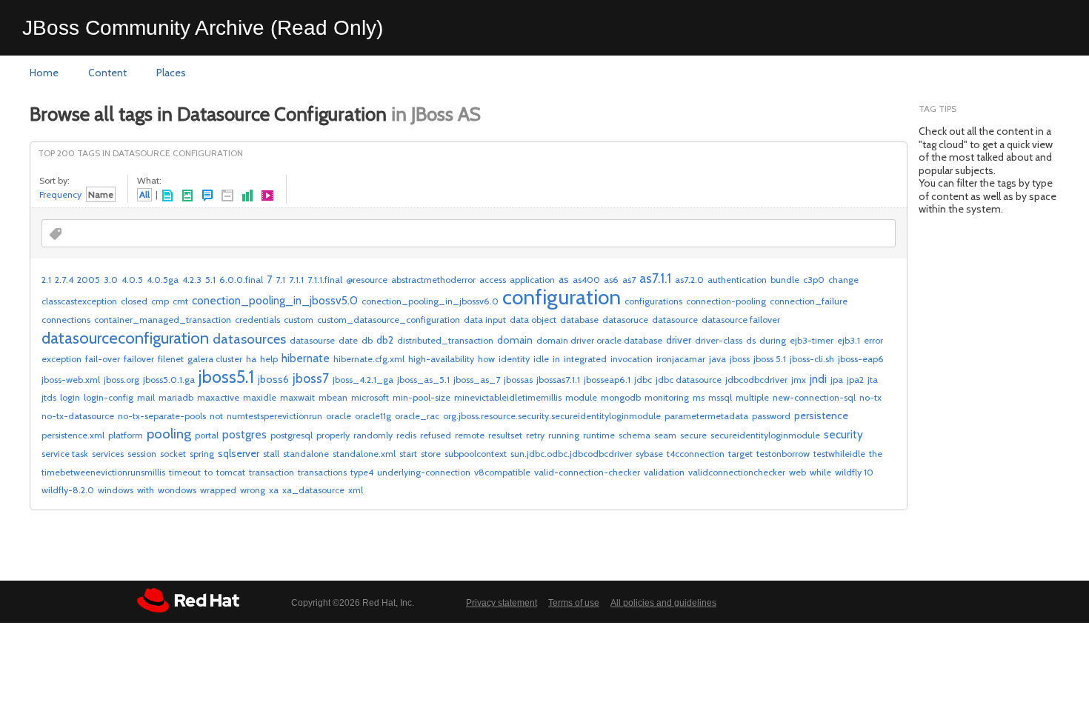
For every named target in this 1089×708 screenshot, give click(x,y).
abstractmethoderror (433, 279)
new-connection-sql (814, 397)
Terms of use (573, 603)
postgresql (291, 435)
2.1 (46, 279)
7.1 (280, 279)
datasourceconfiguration (125, 337)
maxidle (259, 397)
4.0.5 (132, 279)
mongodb (621, 397)
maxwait (297, 397)
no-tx (870, 397)
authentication (737, 279)
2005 (88, 279)
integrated (585, 358)
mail (146, 397)
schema (634, 435)
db (367, 340)
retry (535, 435)
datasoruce (625, 319)
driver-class (718, 340)
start (408, 453)
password (771, 415)
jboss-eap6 (861, 358)
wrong (252, 489)
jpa (836, 379)
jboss (740, 358)
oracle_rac (417, 415)
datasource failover (741, 319)
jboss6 (273, 379)
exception (61, 358)
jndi (818, 379)
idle (541, 358)
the (875, 453)
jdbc (643, 379)
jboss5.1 (226, 376)
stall (271, 453)
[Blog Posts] (188, 196)
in (556, 358)
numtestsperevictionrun (274, 415)
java (717, 358)
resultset (505, 435)
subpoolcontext (475, 453)
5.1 (210, 279)
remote (469, 435)
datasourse (312, 340)
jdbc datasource (689, 379)
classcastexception (79, 301)
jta (872, 379)
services (108, 453)
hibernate (306, 358)
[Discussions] (208, 196)
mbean (333, 397)
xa (274, 489)
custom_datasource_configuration (388, 319)
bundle (784, 279)
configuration (561, 297)
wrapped (218, 489)
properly (333, 435)
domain (515, 340)
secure (693, 435)
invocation (631, 358)
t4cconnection (696, 453)
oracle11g (373, 415)
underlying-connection (423, 472)
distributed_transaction (445, 340)
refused (435, 435)
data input (485, 319)
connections (65, 319)
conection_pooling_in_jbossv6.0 (430, 301)
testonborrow (783, 453)
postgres (244, 434)
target (740, 453)
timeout (185, 472)
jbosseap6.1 (607, 379)
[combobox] (127, 233)
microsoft (370, 397)
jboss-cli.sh (812, 358)
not (216, 415)
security (843, 434)
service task (64, 453)
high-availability (441, 358)
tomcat (230, 472)
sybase (649, 453)
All (144, 194)
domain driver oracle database (599, 340)
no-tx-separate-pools (162, 415)
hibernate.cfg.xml (368, 358)
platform (125, 435)
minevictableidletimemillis (508, 397)
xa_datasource (313, 489)
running (563, 435)
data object (533, 319)
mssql (720, 397)
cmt (180, 301)
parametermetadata (706, 415)
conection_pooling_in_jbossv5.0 (275, 300)
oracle (338, 415)
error (873, 340)
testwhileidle (839, 453)
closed (134, 301)
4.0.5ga (163, 279)
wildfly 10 (854, 472)
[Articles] (168, 196)
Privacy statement (501, 603)
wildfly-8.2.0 (67, 489)
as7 (629, 279)
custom (298, 319)
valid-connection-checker (587, 472)
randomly (373, 435)
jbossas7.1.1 (558, 379)
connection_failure (808, 301)
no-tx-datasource (77, 415)
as (564, 279)
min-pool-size (421, 397)
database (579, 319)
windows (115, 489)
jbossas (518, 379)
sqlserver (238, 453)
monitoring (667, 397)
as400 (586, 279)
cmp (160, 301)
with (145, 489)
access (492, 279)
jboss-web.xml (70, 379)
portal (207, 435)
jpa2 (855, 379)
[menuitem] (44, 73)
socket (173, 453)
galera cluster (214, 358)
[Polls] (248, 196)
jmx (798, 379)
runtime (599, 435)
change (843, 279)
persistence (821, 415)
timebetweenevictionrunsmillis (103, 472)
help (269, 358)
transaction (271, 472)
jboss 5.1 (769, 358)
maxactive (218, 397)
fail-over (102, 358)
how (486, 358)
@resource (366, 279)
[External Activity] (228, 196)
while (820, 472)
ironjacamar (680, 358)
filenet (171, 358)
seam (665, 435)
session (141, 453)
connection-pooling (726, 301)
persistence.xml (72, 435)
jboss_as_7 (476, 379)
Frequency (60, 194)
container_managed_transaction (162, 319)
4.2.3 (192, 279)
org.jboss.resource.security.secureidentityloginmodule (552, 415)
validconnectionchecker (736, 472)
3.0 (111, 279)
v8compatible (502, 472)
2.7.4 (64, 279)
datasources (249, 338)
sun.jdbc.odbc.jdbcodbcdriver (571, 453)
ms (699, 397)
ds (751, 340)
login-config (108, 397)
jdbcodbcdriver (756, 379)
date (348, 340)
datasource (675, 319)
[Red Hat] (188, 600)
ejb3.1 (848, 340)
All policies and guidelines (663, 603)
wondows (177, 489)
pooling (169, 433)
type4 (361, 472)
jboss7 (311, 378)
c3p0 (814, 279)
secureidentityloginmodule (765, 435)
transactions (322, 472)
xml (355, 489)
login (70, 397)
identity (514, 358)
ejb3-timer (811, 340)
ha (251, 358)
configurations (653, 301)
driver (678, 340)
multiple (752, 397)
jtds (48, 397)
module (581, 397)
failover (139, 358)
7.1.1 (296, 279)
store (431, 453)
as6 (611, 279)
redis (406, 435)
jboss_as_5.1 (423, 379)
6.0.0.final (241, 279)
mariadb (176, 397)
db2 (384, 340)
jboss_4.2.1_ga (363, 379)
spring (202, 453)
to (208, 472)
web (797, 472)
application (532, 279)
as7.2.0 (689, 279)
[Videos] (268, 196)
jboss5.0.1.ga (169, 379)
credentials (257, 319)
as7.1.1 (655, 278)
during (772, 340)
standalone (306, 453)
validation (664, 472)
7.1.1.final (324, 279)
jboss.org (121, 379)
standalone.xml (364, 453)
